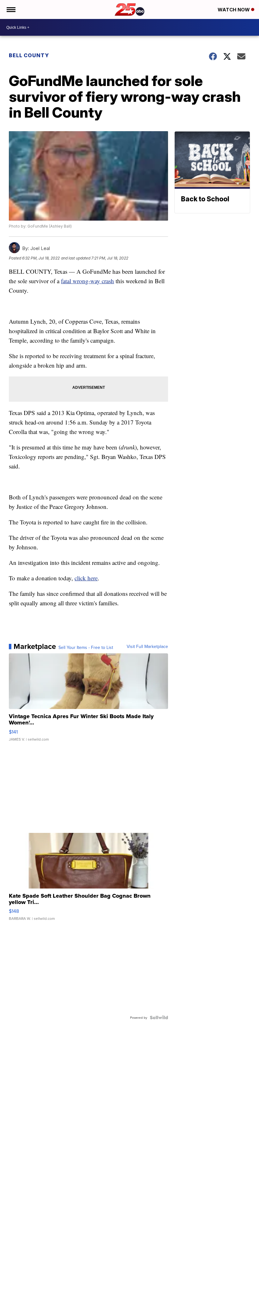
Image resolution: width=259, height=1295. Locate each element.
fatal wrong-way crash (87, 281)
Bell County (29, 55)
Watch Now (234, 10)
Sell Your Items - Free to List (85, 647)
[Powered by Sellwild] (159, 1017)
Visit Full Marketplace (147, 646)
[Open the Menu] (10, 9)
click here (86, 578)
